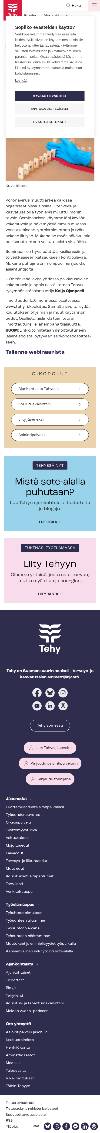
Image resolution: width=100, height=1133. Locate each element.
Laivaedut (14, 853)
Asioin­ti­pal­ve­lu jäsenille (26, 1032)
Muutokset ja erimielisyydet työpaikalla (41, 944)
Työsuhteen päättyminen (28, 936)
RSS (9, 1121)
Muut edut (15, 869)
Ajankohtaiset (18, 973)
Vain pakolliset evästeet (50, 108)
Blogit (11, 988)
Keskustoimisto (20, 1040)
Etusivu (30, 16)
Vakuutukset (17, 838)
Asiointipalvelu (31, 435)
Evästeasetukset (49, 122)
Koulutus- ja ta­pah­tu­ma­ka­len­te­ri (35, 1003)
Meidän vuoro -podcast (27, 1011)
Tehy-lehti (14, 884)
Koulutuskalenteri (34, 404)
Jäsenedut (17, 799)
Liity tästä (48, 594)
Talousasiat (16, 1071)
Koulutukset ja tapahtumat (29, 876)
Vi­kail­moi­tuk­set (20, 1078)
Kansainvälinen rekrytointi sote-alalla (39, 951)
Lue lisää (48, 522)
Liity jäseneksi (31, 420)
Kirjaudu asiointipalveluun (54, 764)
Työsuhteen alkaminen (26, 921)
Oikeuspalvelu (18, 822)
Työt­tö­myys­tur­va (21, 830)
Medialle (13, 1063)
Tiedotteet (15, 980)
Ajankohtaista (55, 16)
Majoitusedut (17, 846)
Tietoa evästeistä (20, 1103)
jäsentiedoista (19, 336)
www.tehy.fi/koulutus (26, 307)
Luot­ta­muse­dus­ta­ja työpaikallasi (35, 807)
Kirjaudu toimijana (54, 779)
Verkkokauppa (19, 892)
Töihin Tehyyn (18, 1086)
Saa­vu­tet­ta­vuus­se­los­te (26, 1115)
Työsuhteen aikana (23, 928)
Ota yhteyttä (19, 1024)
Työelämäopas (20, 905)
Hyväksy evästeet (50, 96)
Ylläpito (12, 1127)
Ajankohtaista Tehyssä (38, 389)
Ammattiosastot (20, 1055)
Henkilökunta (18, 1048)
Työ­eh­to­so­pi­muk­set (24, 913)
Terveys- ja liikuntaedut (26, 861)
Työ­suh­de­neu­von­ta (23, 815)
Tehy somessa (50, 726)
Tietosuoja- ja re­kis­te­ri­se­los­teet (32, 1109)
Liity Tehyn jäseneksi (54, 748)
